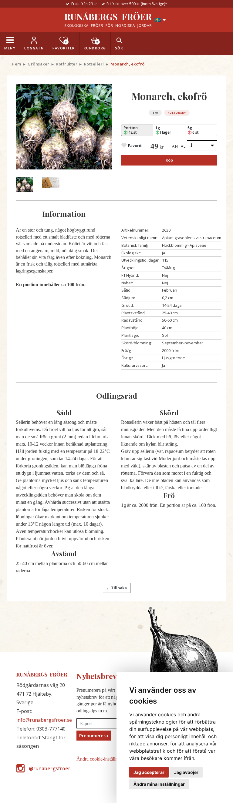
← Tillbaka (116, 588)
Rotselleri (94, 64)
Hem (16, 64)
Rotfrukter (66, 64)
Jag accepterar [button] (148, 772)
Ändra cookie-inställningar (101, 758)
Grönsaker (38, 64)
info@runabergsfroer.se (44, 720)
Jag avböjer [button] (186, 772)
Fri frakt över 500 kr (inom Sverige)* (136, 3)
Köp (169, 160)
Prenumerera (93, 735)
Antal (179, 146)
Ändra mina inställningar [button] (159, 784)
